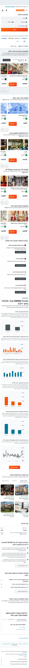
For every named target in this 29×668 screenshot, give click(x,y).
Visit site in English (10, 6)
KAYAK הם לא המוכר (22, 659)
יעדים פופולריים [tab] (11, 619)
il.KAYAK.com (25, 643)
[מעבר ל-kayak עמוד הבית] (20, 10)
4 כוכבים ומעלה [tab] (23, 480)
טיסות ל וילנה (22, 627)
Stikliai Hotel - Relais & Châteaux (19, 223)
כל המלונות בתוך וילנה (23, 638)
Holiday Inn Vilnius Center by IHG (19, 188)
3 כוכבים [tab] (14, 480)
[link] (20, 252)
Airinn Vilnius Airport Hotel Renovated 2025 (18, 75)
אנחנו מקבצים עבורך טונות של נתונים (18, 661)
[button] (1, 6)
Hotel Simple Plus (22, 115)
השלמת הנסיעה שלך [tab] (21, 619)
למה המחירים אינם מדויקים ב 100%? (18, 664)
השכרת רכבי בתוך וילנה (20, 629)
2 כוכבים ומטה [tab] (5, 480)
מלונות (20, 643)
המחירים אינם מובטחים (23, 655)
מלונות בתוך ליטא (6, 643)
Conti (26, 151)
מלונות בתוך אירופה (14, 643)
